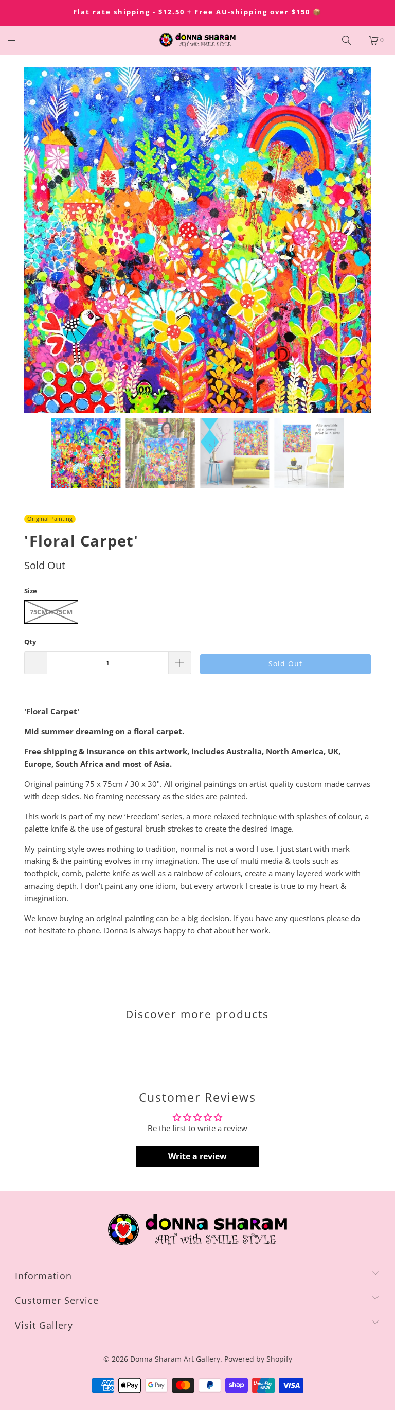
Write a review (197, 1156)
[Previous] (32, 240)
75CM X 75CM (51, 611)
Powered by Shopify (258, 1359)
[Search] (346, 40)
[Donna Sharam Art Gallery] (197, 40)
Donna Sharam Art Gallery (175, 1359)
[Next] (363, 240)
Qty (30, 641)
